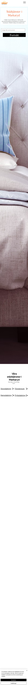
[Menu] (24, 2)
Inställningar (13, 683)
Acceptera (13, 680)
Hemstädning (6, 395)
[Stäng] (26, 671)
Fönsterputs (19, 389)
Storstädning (6, 389)
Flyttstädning (20, 395)
